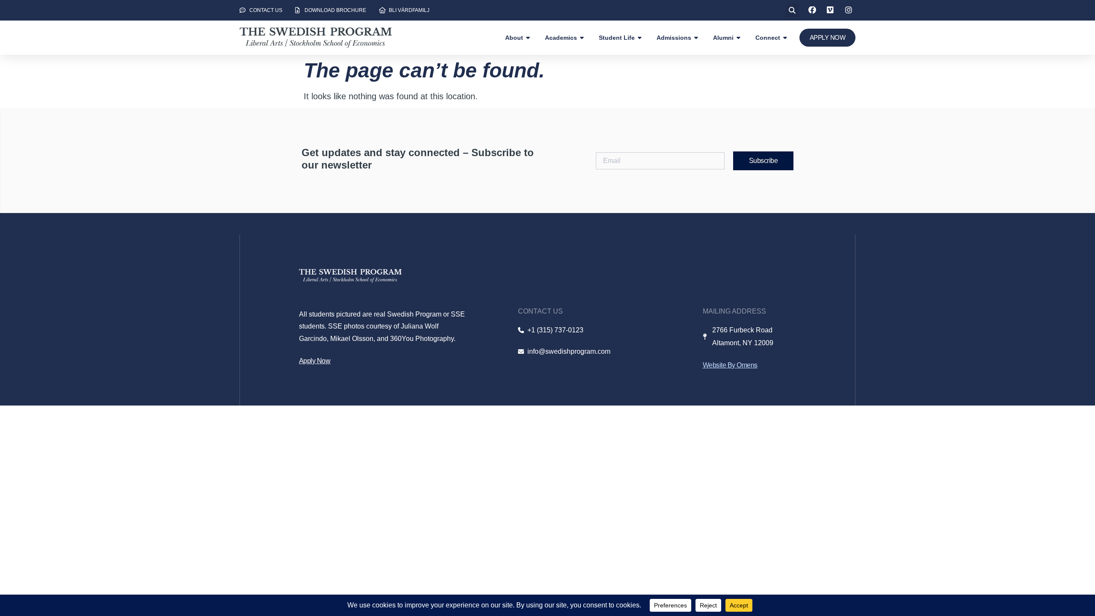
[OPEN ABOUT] (528, 37)
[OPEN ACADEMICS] (582, 37)
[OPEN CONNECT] (785, 37)
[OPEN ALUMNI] (739, 37)
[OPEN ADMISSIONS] (696, 37)
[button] (792, 10)
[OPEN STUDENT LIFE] (640, 37)
